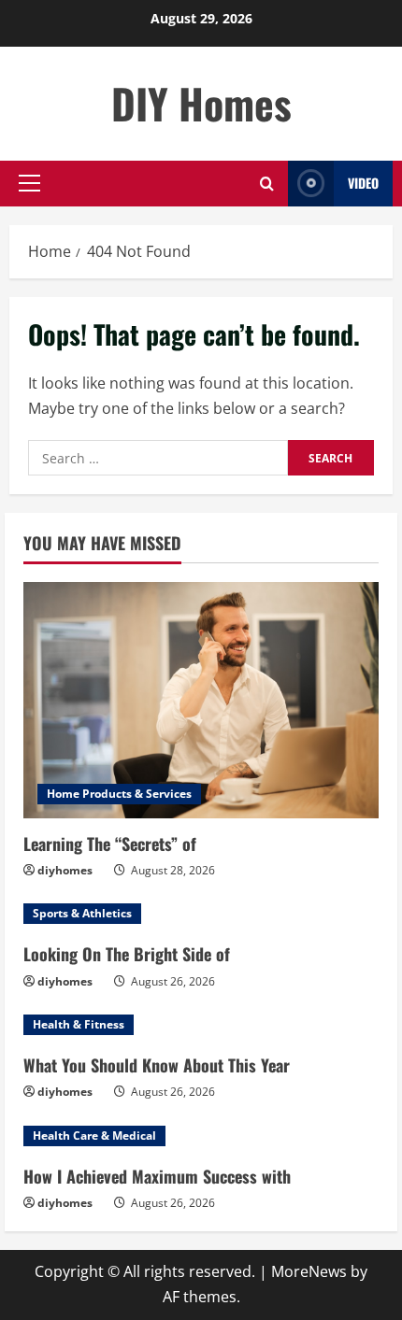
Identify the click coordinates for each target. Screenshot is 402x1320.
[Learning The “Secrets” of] (201, 700)
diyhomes (65, 870)
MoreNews (309, 1271)
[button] (29, 183)
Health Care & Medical (94, 1135)
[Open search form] (267, 183)
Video (363, 182)
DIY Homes (201, 103)
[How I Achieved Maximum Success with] (201, 1136)
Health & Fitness (78, 1024)
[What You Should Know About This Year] (201, 1025)
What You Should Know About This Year (156, 1065)
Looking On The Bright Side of (126, 954)
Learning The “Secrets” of (109, 843)
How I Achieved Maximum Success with (157, 1176)
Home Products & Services (119, 794)
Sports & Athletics (82, 913)
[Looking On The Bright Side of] (201, 914)
